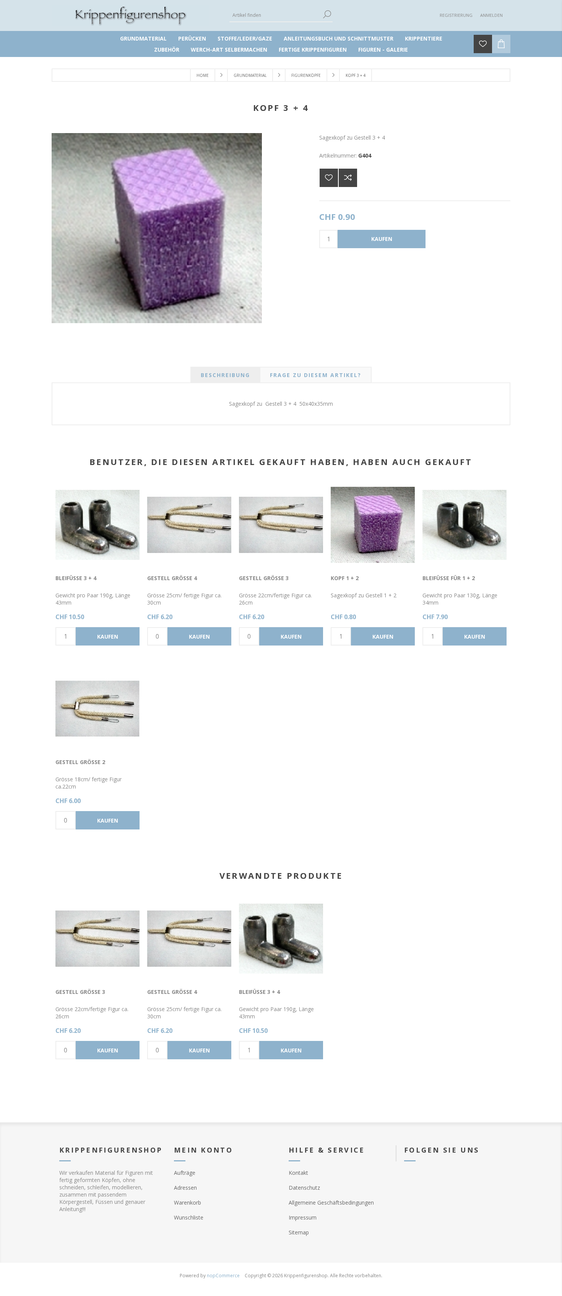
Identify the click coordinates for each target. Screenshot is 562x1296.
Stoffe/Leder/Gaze (245, 38)
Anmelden (491, 15)
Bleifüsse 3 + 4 (75, 578)
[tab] (225, 375)
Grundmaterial (143, 38)
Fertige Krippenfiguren (313, 49)
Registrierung (456, 15)
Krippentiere (423, 38)
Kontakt (298, 1172)
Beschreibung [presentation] (225, 375)
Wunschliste (188, 1217)
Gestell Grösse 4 (172, 578)
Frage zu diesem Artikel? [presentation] (315, 375)
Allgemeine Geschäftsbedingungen (331, 1202)
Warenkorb (187, 1202)
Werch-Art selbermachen (229, 49)
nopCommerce (223, 1275)
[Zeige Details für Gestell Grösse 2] (97, 709)
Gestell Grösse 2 (80, 762)
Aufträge (184, 1172)
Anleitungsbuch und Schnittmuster (338, 38)
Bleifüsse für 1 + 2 (448, 578)
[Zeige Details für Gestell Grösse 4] (189, 525)
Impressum (303, 1217)
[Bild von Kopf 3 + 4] (157, 321)
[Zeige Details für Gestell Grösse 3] (281, 525)
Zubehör (166, 49)
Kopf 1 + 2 (345, 578)
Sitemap (299, 1232)
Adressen (185, 1187)
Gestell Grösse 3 (264, 578)
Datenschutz (304, 1187)
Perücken (192, 38)
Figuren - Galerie (383, 49)
